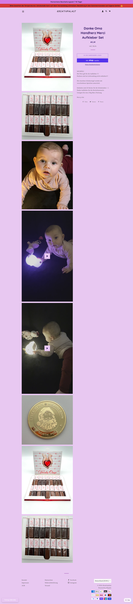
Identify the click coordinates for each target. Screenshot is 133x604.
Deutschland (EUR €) (102, 581)
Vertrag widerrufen (10, 600)
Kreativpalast (66, 11)
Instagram (73, 583)
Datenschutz (49, 580)
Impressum (25, 583)
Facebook (73, 580)
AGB (23, 585)
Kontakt (24, 580)
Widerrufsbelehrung (51, 583)
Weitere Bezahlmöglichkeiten (92, 64)
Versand (47, 585)
